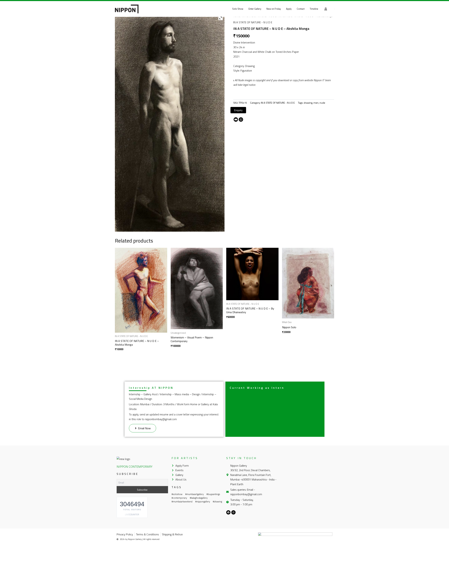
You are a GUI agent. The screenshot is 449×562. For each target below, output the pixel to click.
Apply (288, 9)
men (316, 103)
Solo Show (237, 9)
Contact (300, 9)
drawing (308, 103)
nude (322, 103)
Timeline (314, 9)
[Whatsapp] (241, 119)
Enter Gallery (255, 9)
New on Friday (273, 9)
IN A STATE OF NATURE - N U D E (252, 22)
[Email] (236, 119)
